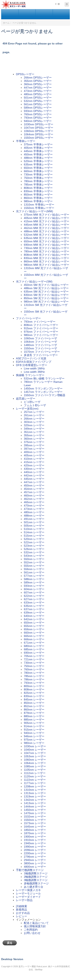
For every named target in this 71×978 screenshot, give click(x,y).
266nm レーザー (34, 418)
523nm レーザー (34, 545)
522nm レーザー (34, 542)
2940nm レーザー (35, 860)
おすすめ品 (23, 912)
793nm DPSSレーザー (38, 117)
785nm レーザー (34, 676)
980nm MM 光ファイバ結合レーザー (46, 264)
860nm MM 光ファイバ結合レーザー (46, 261)
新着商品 (21, 909)
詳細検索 (21, 906)
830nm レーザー (34, 696)
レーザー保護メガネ (28, 890)
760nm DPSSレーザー (38, 114)
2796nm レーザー (35, 856)
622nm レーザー (34, 595)
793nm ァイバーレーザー (39, 321)
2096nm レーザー (35, 850)
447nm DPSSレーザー (38, 87)
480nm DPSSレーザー (38, 94)
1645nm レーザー (35, 826)
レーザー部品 (24, 900)
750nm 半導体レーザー (38, 177)
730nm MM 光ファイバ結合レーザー (46, 248)
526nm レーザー (34, 549)
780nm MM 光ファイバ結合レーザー (46, 251)
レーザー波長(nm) (27, 408)
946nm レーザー (34, 736)
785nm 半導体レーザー (38, 184)
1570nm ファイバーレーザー (42, 351)
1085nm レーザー (35, 766)
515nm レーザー (34, 535)
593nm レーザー (34, 585)
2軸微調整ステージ (36, 876)
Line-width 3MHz (34, 371)
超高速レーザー (25, 398)
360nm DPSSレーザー (38, 84)
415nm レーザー (34, 462)
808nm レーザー (34, 689)
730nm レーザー (34, 662)
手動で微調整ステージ (30, 870)
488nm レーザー (34, 515)
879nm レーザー (34, 712)
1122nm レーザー (35, 779)
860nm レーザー (34, 709)
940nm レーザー (34, 732)
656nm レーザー (34, 629)
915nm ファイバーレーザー (41, 328)
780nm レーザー (34, 672)
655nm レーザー (34, 625)
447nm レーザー (34, 482)
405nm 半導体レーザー (38, 147)
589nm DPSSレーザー (38, 107)
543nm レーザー (34, 555)
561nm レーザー (34, 572)
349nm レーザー (34, 428)
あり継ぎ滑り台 (33, 886)
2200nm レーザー (35, 853)
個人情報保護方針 (35, 926)
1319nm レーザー (35, 796)
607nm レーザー (34, 592)
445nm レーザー (34, 478)
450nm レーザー (34, 485)
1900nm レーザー (35, 836)
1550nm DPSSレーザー (38, 137)
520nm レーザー (34, 539)
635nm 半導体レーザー (38, 164)
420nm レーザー (34, 465)
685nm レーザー (34, 649)
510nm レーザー (34, 529)
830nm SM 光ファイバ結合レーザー (46, 294)
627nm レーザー (34, 599)
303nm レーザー (34, 421)
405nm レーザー (34, 455)
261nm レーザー (34, 415)
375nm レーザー (34, 442)
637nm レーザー (34, 609)
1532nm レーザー (35, 816)
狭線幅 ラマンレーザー (30, 375)
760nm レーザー (34, 669)
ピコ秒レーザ (32, 401)
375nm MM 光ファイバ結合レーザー (46, 214)
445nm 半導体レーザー (38, 151)
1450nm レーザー (35, 809)
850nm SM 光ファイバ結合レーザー (46, 298)
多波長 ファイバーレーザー (41, 355)
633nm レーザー (34, 602)
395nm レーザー (34, 445)
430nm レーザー (34, 468)
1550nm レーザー (35, 819)
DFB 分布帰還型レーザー (31, 365)
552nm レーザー (34, 562)
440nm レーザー (34, 472)
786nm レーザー (34, 679)
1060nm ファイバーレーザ (40, 338)
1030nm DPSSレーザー (38, 124)
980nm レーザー (34, 743)
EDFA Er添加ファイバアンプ (33, 361)
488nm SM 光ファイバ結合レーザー (46, 288)
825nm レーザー (34, 692)
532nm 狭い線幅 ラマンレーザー (44, 378)
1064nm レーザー (35, 763)
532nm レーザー (34, 552)
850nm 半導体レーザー (38, 194)
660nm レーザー (34, 632)
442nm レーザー (34, 475)
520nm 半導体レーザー (38, 161)
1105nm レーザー (35, 769)
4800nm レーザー (35, 866)
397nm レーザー (34, 448)
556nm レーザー (34, 569)
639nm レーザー (34, 612)
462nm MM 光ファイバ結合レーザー (46, 228)
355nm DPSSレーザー (38, 80)
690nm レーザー (34, 652)
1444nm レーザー (35, 806)
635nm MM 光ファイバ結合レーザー (46, 238)
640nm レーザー (34, 615)
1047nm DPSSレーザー (38, 127)
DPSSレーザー (25, 74)
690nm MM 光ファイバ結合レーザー (46, 244)
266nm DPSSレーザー (38, 77)
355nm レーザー (34, 435)
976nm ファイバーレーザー (41, 331)
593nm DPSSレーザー (38, 111)
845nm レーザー (34, 699)
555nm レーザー (34, 565)
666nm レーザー (34, 639)
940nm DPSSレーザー (38, 121)
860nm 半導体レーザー (38, 197)
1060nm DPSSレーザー (38, 131)
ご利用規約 (31, 929)
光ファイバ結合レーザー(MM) (34, 211)
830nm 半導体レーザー (38, 191)
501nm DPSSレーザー (38, 97)
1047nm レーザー (35, 753)
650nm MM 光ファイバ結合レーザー (46, 241)
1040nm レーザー (35, 749)
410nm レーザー (34, 458)
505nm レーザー (34, 525)
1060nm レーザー (35, 759)
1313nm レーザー (35, 793)
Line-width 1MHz (34, 368)
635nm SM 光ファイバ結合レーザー (46, 291)
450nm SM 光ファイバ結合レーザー (46, 284)
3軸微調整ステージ (36, 880)
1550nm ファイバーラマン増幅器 (44, 395)
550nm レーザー (34, 559)
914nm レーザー (34, 726)
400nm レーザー (34, 452)
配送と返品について (36, 922)
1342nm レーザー (35, 799)
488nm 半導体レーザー (38, 157)
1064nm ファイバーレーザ (40, 341)
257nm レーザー (34, 411)
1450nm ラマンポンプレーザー (43, 388)
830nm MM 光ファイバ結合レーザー (46, 258)
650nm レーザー (34, 622)
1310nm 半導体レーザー (39, 204)
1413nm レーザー (35, 803)
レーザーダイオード (28, 896)
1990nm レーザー (35, 846)
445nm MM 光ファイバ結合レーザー (46, 224)
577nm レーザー (34, 575)
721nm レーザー (34, 659)
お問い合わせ (32, 933)
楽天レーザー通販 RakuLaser (33, 966)
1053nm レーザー (35, 756)
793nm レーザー (34, 682)
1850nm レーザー (35, 829)
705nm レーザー (34, 656)
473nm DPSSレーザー (38, 90)
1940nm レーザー (35, 843)
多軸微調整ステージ (36, 883)
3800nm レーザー (35, 863)
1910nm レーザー (35, 839)
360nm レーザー (34, 438)
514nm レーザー (34, 532)
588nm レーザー (34, 579)
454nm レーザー (34, 488)
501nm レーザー (34, 522)
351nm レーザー (34, 432)
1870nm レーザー (35, 833)
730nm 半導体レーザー (38, 174)
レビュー (21, 916)
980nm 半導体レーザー (38, 201)
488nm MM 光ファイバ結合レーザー (46, 231)
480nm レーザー (34, 512)
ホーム (6, 23)
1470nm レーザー (35, 813)
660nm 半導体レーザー (38, 171)
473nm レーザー (34, 508)
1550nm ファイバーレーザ (40, 348)
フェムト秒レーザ (35, 405)
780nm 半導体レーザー (38, 181)
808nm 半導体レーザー (38, 187)
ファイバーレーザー (28, 318)
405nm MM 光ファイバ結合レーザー (46, 218)
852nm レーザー (34, 706)
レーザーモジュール (28, 893)
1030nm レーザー (35, 746)
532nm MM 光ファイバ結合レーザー (46, 234)
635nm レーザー (34, 605)
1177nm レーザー (35, 783)
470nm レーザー (34, 505)
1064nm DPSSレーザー (38, 134)
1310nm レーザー (35, 789)
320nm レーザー (34, 425)
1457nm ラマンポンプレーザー (43, 391)
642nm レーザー (34, 619)
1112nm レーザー (35, 773)
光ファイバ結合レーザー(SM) (34, 281)
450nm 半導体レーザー (38, 154)
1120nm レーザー (35, 776)
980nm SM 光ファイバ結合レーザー (46, 301)
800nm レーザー (34, 686)
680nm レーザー (34, 646)
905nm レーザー (34, 722)
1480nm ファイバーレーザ (40, 345)
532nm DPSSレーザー (38, 100)
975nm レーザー (34, 739)
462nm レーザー (34, 498)
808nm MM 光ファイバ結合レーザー (46, 254)
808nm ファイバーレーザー (41, 325)
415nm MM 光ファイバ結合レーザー (46, 221)
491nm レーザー (34, 518)
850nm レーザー (34, 702)
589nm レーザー (34, 582)
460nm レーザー (34, 495)
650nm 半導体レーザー (38, 167)
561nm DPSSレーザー (38, 104)
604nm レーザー (34, 589)
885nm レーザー (34, 719)
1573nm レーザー (35, 823)
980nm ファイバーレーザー (41, 335)
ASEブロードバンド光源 (31, 358)
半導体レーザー (25, 141)
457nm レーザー (34, 492)
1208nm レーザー (35, 786)
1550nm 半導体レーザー (39, 207)
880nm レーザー (34, 716)
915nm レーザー (34, 729)
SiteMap (38, 969)
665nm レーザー (34, 636)
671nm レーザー (34, 642)
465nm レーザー (34, 502)
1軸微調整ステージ (36, 873)
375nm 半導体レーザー (38, 144)
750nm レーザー (34, 666)
